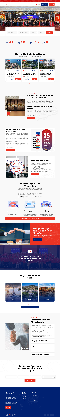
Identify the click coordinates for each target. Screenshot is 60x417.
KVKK (34, 402)
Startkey (23, 3)
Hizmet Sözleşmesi (36, 403)
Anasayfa (11, 3)
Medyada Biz (35, 398)
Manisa (30, 299)
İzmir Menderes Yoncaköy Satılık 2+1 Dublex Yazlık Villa (29, 74)
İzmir (13, 299)
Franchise (29, 3)
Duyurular (34, 400)
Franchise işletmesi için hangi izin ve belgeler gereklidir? (41, 350)
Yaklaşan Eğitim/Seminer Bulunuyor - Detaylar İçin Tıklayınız (30, 1)
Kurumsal (14, 3)
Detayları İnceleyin (11, 149)
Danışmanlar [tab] (17, 29)
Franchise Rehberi (35, 173)
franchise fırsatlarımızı (40, 336)
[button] (37, 4)
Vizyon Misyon (35, 395)
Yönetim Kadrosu (35, 397)
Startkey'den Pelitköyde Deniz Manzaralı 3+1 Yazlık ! (13, 74)
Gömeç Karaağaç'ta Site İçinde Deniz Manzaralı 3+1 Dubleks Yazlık (46, 74)
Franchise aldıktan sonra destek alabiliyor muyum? (40, 345)
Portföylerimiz (19, 3)
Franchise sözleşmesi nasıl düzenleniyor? (40, 354)
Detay (17, 79)
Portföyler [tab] (8, 29)
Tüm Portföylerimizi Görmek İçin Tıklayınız (30, 307)
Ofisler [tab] (12, 29)
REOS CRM (52, 4)
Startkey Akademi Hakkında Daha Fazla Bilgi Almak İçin (30, 218)
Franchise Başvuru (44, 4)
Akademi (26, 3)
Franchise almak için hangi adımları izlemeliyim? (39, 341)
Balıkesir (46, 299)
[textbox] (12, 32)
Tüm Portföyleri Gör (37, 239)
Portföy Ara (49, 32)
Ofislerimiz (24, 398)
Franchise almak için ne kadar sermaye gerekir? (41, 325)
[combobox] (12, 32)
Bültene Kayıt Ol (30, 380)
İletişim (33, 3)
